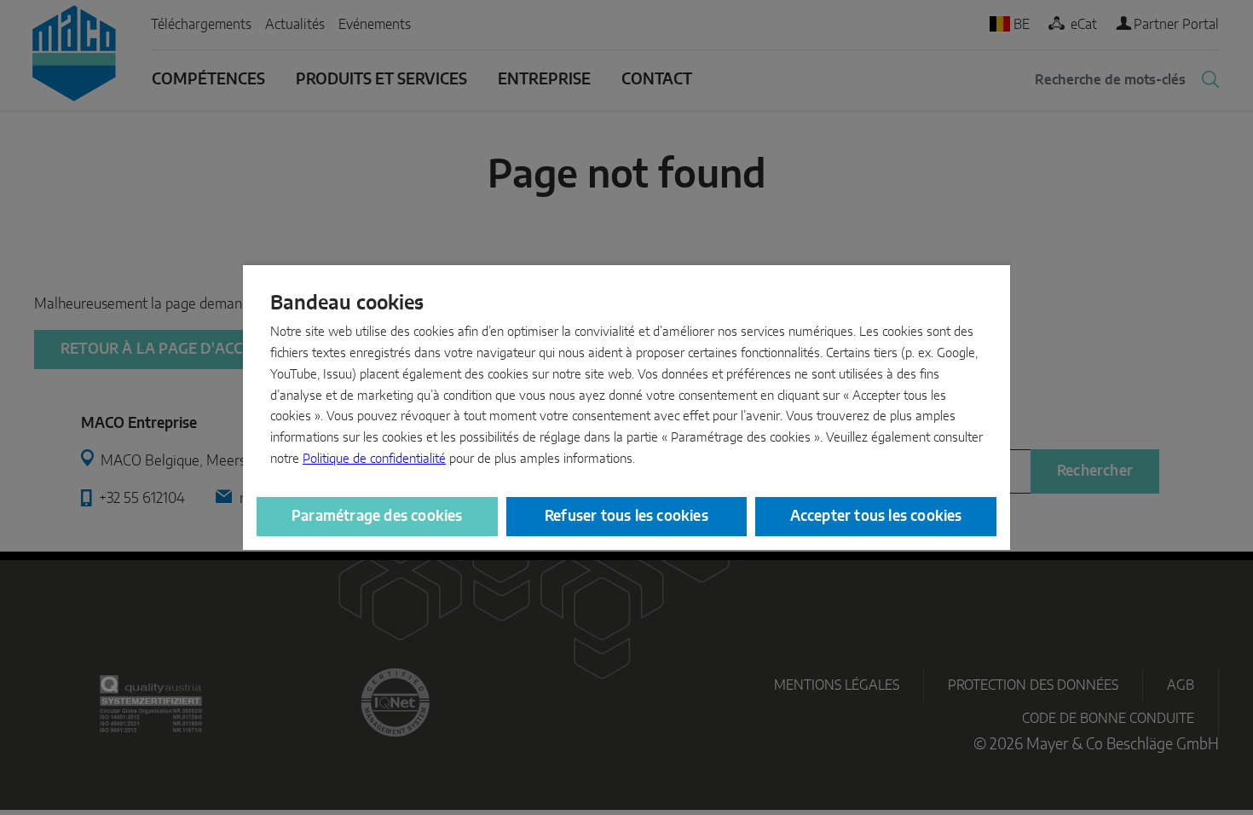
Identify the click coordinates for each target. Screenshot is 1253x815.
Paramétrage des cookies (377, 516)
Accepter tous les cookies (876, 516)
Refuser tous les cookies (626, 516)
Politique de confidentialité (374, 459)
